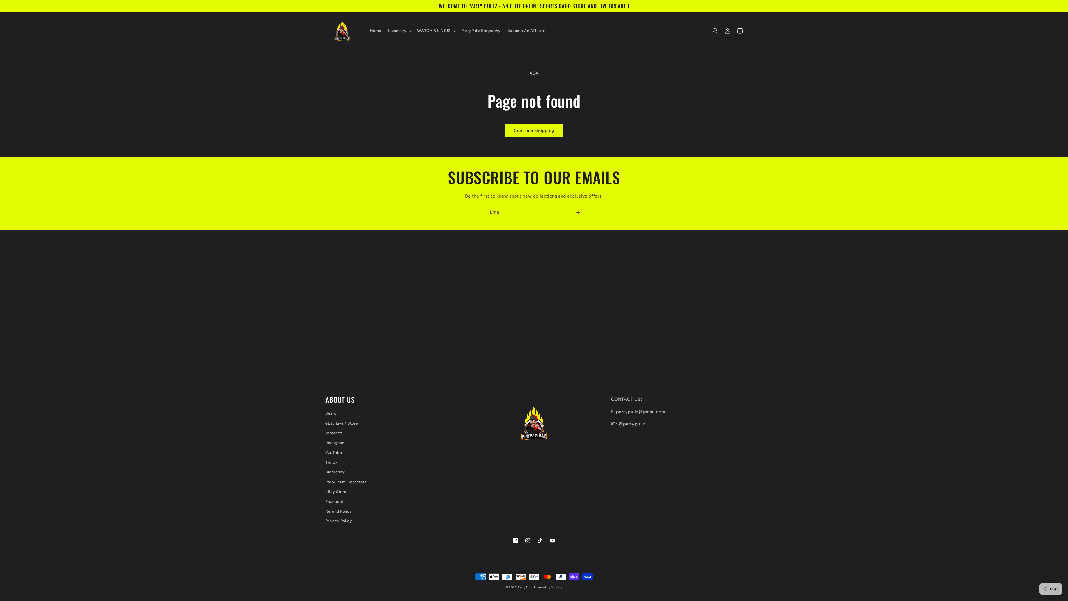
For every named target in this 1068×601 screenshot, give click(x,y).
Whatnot (333, 433)
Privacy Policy (338, 521)
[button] (399, 31)
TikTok (331, 462)
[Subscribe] (578, 212)
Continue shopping (534, 130)
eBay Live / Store (341, 423)
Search (332, 413)
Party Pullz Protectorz (346, 482)
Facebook (334, 501)
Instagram (334, 442)
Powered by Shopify (548, 587)
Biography (335, 472)
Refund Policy (338, 511)
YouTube (333, 452)
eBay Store (336, 491)
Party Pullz (525, 587)
